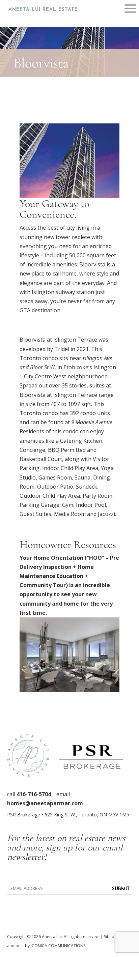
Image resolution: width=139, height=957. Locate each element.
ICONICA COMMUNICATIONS (58, 946)
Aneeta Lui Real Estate (43, 9)
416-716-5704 (34, 794)
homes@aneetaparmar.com (45, 803)
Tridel (61, 349)
